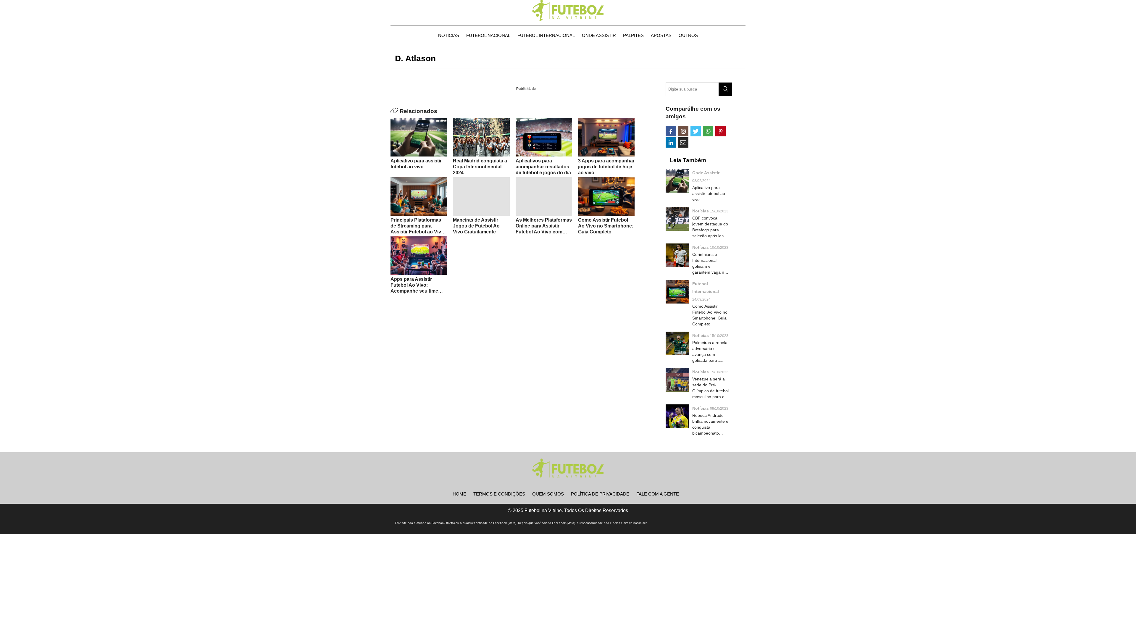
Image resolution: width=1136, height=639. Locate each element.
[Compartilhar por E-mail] (683, 142)
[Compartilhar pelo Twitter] (695, 131)
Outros (688, 35)
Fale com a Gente (657, 493)
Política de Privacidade (600, 493)
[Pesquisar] (725, 89)
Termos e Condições (499, 493)
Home (459, 493)
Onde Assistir (599, 35)
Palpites (633, 35)
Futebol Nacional (488, 35)
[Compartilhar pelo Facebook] (671, 131)
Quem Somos (548, 493)
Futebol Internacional (546, 35)
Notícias (448, 35)
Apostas (661, 35)
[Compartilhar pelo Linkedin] (671, 142)
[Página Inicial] (568, 10)
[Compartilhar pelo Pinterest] (720, 131)
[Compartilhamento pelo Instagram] (683, 131)
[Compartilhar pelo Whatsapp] (708, 131)
